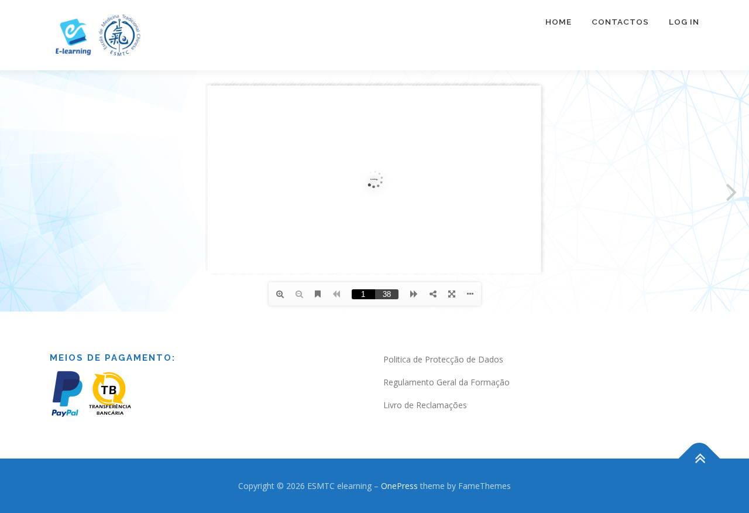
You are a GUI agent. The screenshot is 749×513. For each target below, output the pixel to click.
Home (558, 21)
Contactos (620, 21)
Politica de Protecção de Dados (443, 359)
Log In (684, 21)
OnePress (399, 485)
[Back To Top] (699, 458)
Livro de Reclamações (425, 405)
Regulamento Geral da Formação (446, 382)
